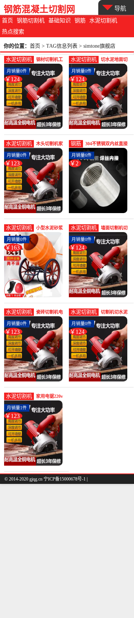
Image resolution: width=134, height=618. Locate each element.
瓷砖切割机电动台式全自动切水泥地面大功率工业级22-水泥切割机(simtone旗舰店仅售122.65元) (51, 313)
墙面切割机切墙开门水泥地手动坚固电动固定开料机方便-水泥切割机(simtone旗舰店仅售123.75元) (116, 228)
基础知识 (59, 20)
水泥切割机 (103, 20)
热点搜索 (13, 32)
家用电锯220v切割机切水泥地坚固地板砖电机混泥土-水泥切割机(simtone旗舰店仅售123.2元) (51, 397)
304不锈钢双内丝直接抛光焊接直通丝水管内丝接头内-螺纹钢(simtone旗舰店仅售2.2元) (107, 144)
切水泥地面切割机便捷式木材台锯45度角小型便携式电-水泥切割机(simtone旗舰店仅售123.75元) (116, 60)
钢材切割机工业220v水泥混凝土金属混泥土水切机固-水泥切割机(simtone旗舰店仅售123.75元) (51, 60)
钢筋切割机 (31, 20)
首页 (7, 20)
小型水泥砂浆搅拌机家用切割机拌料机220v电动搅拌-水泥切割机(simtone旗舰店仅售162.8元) (51, 228)
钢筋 (80, 20)
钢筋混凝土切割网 (39, 9)
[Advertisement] (67, 551)
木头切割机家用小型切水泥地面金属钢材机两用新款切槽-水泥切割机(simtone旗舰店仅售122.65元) (51, 144)
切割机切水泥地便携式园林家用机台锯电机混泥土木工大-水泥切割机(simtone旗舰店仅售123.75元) (116, 313)
